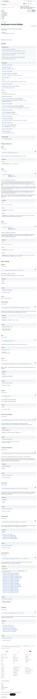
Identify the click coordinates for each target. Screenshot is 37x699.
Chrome (2, 684)
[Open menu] (1, 1)
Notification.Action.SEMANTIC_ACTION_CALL (10, 587)
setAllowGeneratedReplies (6, 98)
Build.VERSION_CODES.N (10, 190)
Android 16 (2, 670)
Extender (6, 87)
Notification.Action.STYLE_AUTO (8, 626)
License (5, 692)
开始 (33, 10)
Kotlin (32, 26)
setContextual (4, 112)
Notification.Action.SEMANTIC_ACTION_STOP (10, 592)
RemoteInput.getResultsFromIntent (16, 312)
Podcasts (2, 664)
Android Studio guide (16, 669)
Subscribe (13, 694)
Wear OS (26, 657)
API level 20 (5, 21)
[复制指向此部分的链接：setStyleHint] (7, 607)
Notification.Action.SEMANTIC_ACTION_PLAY (10, 589)
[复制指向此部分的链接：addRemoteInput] (9, 302)
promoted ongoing (4, 526)
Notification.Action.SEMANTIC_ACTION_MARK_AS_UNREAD (12, 577)
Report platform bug (28, 668)
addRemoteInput (4, 73)
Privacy (2, 692)
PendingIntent (19, 53)
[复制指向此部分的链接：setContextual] (8, 483)
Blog (1, 663)
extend (3, 86)
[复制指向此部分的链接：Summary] (7, 43)
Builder (3, 49)
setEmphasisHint (5, 118)
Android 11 (2, 677)
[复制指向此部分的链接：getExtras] (6, 390)
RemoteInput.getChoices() (6, 101)
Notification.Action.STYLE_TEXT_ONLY (9, 628)
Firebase (2, 686)
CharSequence (11, 53)
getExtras (3, 92)
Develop (8, 7)
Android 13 (2, 674)
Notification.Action (8, 49)
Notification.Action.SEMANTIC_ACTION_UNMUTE (11, 583)
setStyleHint (4, 131)
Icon (6, 53)
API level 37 (5, 518)
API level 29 (5, 484)
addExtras (3, 67)
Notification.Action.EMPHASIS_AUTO (9, 535)
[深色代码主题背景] (35, 151)
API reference (4, 4)
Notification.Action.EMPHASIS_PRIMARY (9, 537)
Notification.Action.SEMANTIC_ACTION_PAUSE (11, 590)
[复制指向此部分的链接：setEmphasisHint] (9, 516)
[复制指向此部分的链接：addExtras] (6, 264)
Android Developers (3, 7)
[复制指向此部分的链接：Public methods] (10, 261)
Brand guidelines (9, 692)
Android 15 (2, 671)
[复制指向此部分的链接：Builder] (5, 147)
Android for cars (27, 660)
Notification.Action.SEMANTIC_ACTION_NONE (10, 573)
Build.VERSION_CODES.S (10, 181)
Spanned (9, 194)
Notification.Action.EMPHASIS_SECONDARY (10, 538)
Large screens (27, 656)
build (3, 79)
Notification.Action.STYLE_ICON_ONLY (9, 631)
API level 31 (5, 449)
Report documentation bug (29, 670)
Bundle (7, 67)
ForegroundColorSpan (22, 194)
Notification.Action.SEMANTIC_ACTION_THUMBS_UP (11, 584)
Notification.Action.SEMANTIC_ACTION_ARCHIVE (11, 580)
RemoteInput (10, 73)
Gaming (14, 656)
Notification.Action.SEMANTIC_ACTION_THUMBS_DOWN (12, 586)
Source (2, 660)
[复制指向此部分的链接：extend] (5, 358)
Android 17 (2, 668)
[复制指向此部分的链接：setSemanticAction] (10, 553)
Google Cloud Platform (4, 687)
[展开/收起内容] (4, 10)
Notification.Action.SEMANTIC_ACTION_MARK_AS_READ (12, 576)
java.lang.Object (3, 32)
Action (8, 39)
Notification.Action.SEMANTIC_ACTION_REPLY (11, 574)
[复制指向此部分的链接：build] (4, 335)
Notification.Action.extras (6, 298)
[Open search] (24, 1)
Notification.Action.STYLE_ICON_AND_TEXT (10, 629)
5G (13, 663)
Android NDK (15, 675)
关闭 (29, 10)
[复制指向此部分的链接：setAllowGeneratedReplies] (13, 414)
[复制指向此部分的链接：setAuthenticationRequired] (13, 447)
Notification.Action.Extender (10, 86)
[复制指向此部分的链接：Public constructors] (12, 143)
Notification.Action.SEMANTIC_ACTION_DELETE (11, 579)
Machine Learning (15, 657)
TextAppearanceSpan (31, 194)
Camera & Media (15, 660)
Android (2, 656)
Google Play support (28, 671)
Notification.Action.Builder (7, 71)
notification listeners (17, 235)
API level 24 (5, 416)
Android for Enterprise (4, 657)
